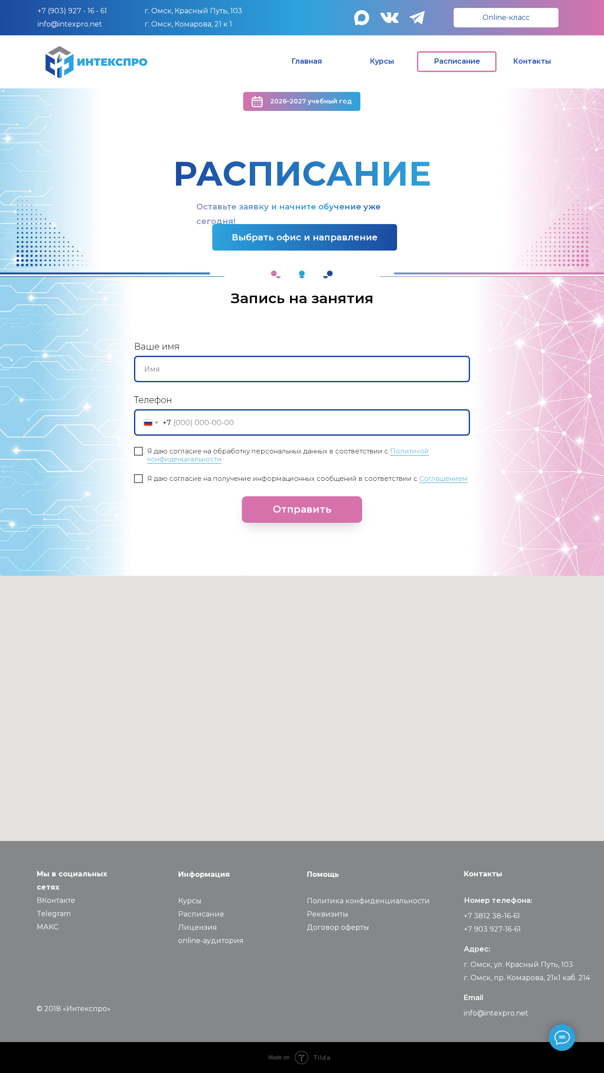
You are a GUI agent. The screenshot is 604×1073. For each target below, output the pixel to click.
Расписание (201, 914)
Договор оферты (338, 927)
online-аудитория (211, 940)
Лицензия (197, 927)
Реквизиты (327, 914)
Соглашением (443, 478)
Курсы (190, 901)
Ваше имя (157, 346)
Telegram (54, 913)
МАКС (47, 927)
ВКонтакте (56, 900)
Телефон (153, 400)
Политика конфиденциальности (368, 901)
